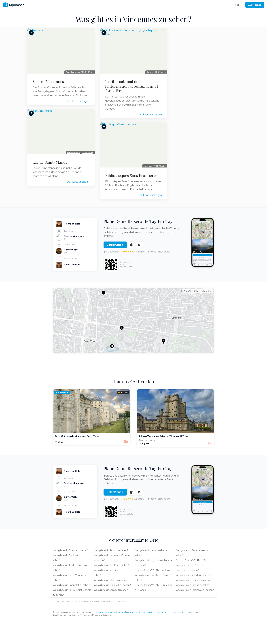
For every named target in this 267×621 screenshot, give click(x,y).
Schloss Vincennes (48, 81)
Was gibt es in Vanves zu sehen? (111, 590)
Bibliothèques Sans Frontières (131, 175)
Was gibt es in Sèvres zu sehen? (193, 585)
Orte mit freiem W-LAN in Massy (193, 560)
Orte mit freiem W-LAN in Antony (152, 570)
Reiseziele (98, 612)
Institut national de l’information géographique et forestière (131, 86)
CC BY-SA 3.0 (160, 72)
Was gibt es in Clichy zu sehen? (111, 580)
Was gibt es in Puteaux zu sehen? (194, 580)
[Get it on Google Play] (139, 245)
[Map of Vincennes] (133, 320)
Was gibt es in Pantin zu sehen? (111, 550)
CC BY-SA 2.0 (160, 166)
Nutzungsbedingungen (115, 612)
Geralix (150, 72)
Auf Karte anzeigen (78, 101)
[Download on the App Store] (131, 245)
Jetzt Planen (115, 244)
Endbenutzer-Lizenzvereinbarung (140, 612)
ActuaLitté (148, 166)
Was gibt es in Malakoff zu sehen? (112, 585)
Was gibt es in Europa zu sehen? (70, 550)
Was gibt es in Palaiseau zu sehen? (195, 590)
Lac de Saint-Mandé (50, 162)
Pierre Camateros (73, 72)
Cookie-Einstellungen (178, 612)
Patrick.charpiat (73, 153)
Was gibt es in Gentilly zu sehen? (111, 565)
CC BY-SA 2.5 (87, 72)
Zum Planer (254, 5)
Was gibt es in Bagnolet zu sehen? (72, 585)
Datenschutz (162, 612)
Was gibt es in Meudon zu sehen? (194, 575)
